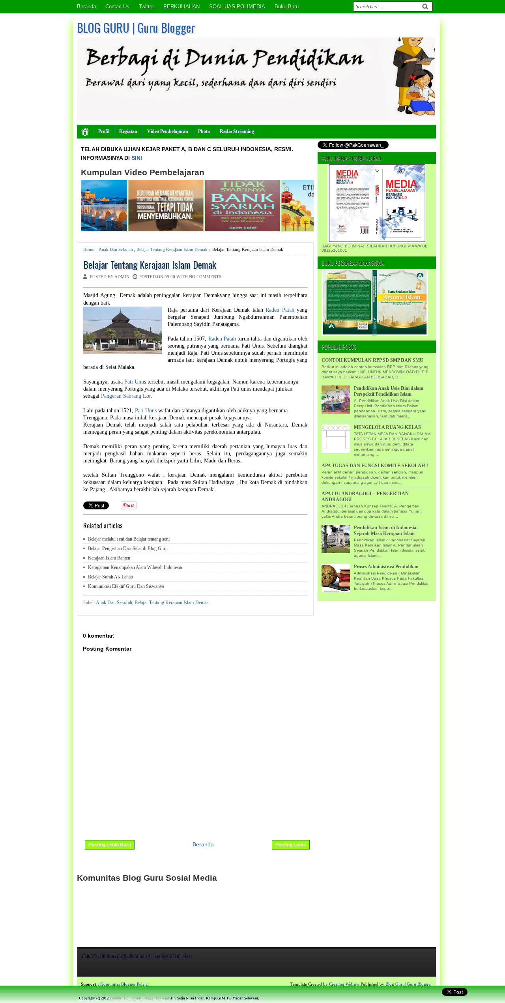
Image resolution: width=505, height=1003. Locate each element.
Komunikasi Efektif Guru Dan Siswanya (126, 586)
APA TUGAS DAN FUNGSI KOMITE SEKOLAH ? (375, 465)
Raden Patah (280, 310)
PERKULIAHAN (181, 6)
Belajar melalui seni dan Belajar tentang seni (129, 539)
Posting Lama (290, 845)
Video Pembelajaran (167, 131)
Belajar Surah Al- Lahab (110, 577)
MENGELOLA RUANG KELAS (387, 427)
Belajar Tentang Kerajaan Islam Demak (172, 249)
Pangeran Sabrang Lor (126, 396)
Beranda (86, 6)
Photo (204, 131)
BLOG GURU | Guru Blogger (136, 27)
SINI (136, 158)
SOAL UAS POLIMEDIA (237, 6)
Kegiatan (128, 131)
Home (88, 249)
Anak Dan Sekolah (116, 249)
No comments (205, 276)
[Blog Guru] (57, 984)
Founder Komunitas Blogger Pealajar (140, 998)
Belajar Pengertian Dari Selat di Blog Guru (128, 548)
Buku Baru (287, 6)
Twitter (146, 6)
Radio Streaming (237, 131)
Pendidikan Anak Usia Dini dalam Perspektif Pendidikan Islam (388, 391)
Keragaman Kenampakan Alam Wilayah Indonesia (135, 567)
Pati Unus (146, 411)
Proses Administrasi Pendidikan (386, 566)
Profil (103, 131)
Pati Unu (134, 382)
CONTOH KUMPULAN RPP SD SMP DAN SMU (372, 360)
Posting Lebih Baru (109, 845)
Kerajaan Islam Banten (109, 558)
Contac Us (117, 6)
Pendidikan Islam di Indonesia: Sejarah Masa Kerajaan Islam (386, 530)
